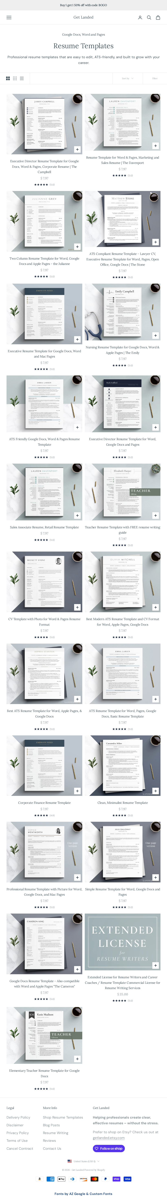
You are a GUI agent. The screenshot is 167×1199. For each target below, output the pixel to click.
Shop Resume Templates (63, 1117)
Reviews (49, 1140)
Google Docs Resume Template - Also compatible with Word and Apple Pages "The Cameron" (44, 983)
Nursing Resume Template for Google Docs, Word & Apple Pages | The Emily (123, 350)
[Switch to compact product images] (22, 78)
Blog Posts (51, 1125)
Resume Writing (55, 1133)
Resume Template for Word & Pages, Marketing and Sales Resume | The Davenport (122, 160)
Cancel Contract (20, 1148)
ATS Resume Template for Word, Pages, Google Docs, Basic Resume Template (122, 713)
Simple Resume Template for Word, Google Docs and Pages (122, 892)
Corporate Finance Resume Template (44, 803)
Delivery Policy (18, 1117)
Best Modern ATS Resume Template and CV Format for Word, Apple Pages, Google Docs (122, 621)
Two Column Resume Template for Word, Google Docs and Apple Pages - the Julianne (44, 261)
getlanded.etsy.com (109, 1137)
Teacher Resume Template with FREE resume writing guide (122, 530)
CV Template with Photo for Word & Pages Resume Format (44, 621)
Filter (155, 78)
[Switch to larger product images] (8, 78)
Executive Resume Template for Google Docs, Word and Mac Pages (44, 354)
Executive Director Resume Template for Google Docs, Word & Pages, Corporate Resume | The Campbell (44, 166)
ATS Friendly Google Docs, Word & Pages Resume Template (44, 441)
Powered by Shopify (94, 1169)
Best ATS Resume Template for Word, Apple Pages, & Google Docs (44, 713)
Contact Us (52, 1148)
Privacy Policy (18, 1133)
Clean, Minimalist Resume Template (123, 803)
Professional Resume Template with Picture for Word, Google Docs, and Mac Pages (44, 892)
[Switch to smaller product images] (15, 78)
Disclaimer (15, 1125)
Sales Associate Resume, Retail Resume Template (44, 527)
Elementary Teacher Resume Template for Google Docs (44, 1073)
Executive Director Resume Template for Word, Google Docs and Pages (122, 441)
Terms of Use (17, 1140)
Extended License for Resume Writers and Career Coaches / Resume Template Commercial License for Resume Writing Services (122, 982)
